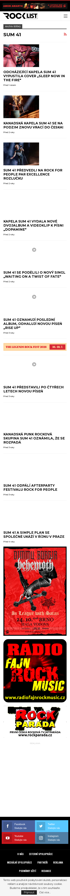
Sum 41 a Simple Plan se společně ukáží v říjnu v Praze (33, 535)
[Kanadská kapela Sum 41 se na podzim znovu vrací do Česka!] (21, 106)
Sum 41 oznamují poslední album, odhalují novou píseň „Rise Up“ (32, 324)
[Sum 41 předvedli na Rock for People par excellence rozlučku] (21, 153)
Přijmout (29, 892)
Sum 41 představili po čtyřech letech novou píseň (33, 389)
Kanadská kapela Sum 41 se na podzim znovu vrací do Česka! (33, 125)
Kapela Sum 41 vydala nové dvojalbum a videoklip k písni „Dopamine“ (33, 225)
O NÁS (20, 854)
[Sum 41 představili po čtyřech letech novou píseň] (21, 370)
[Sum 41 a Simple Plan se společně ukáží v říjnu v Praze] (21, 516)
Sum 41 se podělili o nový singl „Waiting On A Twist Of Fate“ (34, 275)
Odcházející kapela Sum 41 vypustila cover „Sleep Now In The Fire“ (34, 76)
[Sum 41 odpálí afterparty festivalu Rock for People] (21, 469)
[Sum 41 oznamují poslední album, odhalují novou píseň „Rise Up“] (21, 303)
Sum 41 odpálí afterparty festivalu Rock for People (30, 488)
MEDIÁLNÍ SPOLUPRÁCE (19, 862)
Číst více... (45, 892)
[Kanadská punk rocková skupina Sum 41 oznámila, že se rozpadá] (21, 418)
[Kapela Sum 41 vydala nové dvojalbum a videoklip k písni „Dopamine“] (21, 205)
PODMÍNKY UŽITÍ (27, 871)
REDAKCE (46, 871)
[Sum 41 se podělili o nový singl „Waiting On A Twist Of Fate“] (21, 256)
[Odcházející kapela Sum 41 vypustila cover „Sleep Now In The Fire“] (21, 55)
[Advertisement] (35, 780)
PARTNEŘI (42, 862)
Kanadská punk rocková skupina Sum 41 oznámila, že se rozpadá (34, 438)
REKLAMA (58, 862)
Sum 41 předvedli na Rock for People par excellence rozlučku (32, 174)
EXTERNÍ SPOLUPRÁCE (41, 854)
